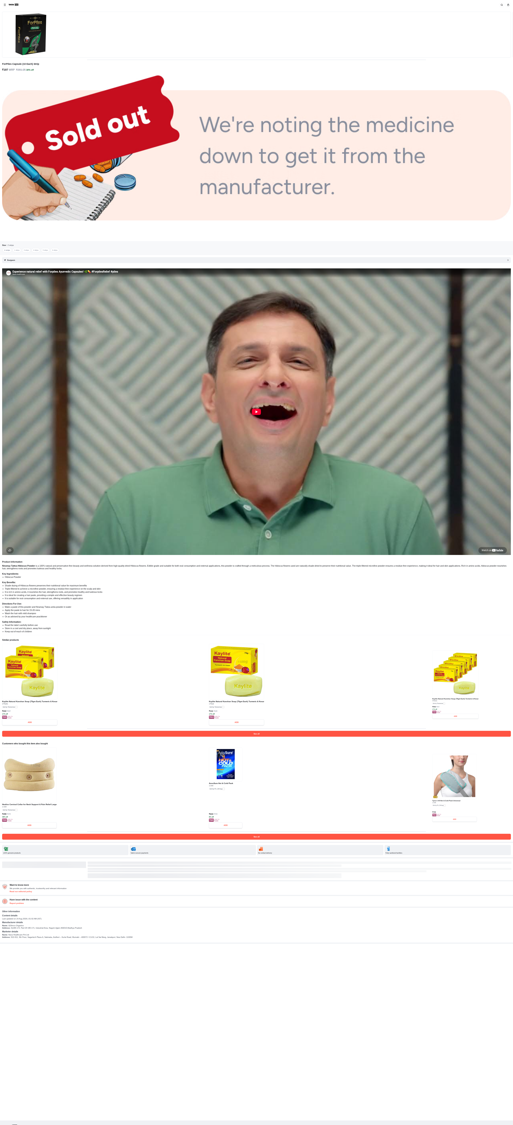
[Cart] (507, 4)
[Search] (501, 4)
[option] (7, 250)
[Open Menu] (4, 4)
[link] (14, 4)
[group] (256, 35)
